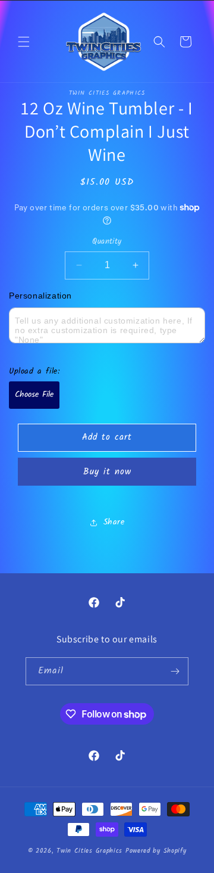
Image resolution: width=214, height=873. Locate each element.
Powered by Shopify (156, 851)
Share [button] (114, 522)
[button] (24, 42)
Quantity (106, 242)
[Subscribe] (175, 671)
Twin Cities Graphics (89, 851)
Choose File (34, 394)
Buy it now (107, 472)
